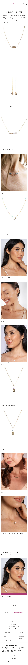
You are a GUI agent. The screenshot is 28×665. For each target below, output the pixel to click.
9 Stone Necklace (5, 320)
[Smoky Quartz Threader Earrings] (14, 87)
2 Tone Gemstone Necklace (7, 149)
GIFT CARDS (6, 638)
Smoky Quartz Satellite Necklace (8, 63)
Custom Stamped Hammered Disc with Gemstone (12, 533)
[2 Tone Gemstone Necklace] (14, 129)
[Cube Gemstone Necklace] (14, 343)
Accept (14, 655)
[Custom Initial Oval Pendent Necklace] (14, 385)
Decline (14, 658)
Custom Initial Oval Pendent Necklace (9, 405)
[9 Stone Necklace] (14, 300)
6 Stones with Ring (5, 234)
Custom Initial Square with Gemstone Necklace (11, 448)
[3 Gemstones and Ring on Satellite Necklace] (14, 172)
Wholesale (21, 636)
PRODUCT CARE (7, 640)
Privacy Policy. (9, 651)
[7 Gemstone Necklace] (14, 257)
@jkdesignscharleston (17, 612)
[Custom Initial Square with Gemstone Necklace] (14, 428)
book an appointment (9, 641)
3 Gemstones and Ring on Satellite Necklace (11, 191)
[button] (2, 4)
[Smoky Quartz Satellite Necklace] (14, 44)
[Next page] (18, 539)
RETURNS (6, 636)
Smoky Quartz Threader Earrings (8, 106)
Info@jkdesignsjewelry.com (14, 626)
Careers (20, 638)
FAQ (5, 635)
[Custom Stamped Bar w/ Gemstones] (14, 471)
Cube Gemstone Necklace (7, 362)
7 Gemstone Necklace (6, 277)
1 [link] (10, 539)
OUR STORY (21, 635)
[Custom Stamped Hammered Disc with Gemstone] (14, 514)
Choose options (14, 593)
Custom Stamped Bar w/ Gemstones (9, 490)
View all (14, 605)
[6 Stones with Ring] (14, 215)
